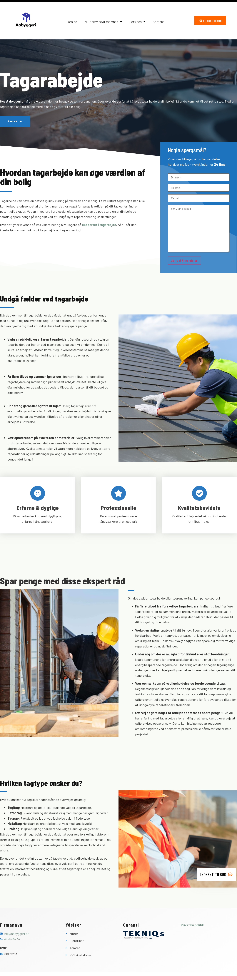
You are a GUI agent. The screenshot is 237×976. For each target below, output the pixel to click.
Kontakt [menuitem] (158, 22)
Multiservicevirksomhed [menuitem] (101, 22)
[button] (55, 334)
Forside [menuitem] (71, 22)
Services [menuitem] (135, 22)
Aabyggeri (13, 101)
